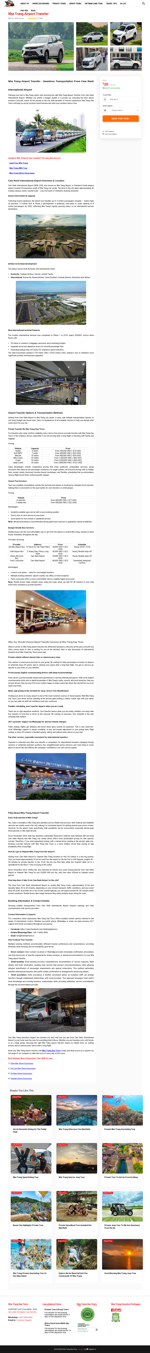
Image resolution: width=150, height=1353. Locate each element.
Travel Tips (111, 3)
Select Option (107, 106)
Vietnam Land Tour (94, 3)
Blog (33, 10)
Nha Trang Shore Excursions (22, 173)
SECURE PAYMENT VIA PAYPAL (22, 1312)
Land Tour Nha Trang (18, 163)
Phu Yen (24, 10)
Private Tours (59, 3)
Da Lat (123, 3)
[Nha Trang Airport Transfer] (41, 46)
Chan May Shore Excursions (22, 1063)
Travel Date (107, 95)
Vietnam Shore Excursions (21, 1078)
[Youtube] (116, 1311)
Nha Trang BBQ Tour (18, 168)
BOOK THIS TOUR (120, 118)
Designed (81, 1349)
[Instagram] (119, 1311)
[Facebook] (112, 1311)
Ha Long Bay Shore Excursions (23, 1068)
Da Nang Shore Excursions (21, 1073)
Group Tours (75, 3)
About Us (25, 3)
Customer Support (24, 1320)
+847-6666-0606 (25, 1317)
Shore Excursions (40, 3)
